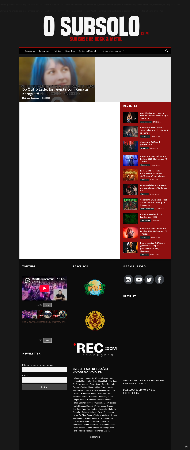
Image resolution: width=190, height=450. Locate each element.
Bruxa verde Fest (147, 209)
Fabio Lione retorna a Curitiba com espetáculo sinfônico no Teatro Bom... (152, 173)
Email (24, 375)
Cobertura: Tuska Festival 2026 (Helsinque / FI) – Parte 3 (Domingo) (154, 130)
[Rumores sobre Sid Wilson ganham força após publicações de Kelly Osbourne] (130, 247)
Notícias (57, 51)
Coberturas (30, 51)
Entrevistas (44, 51)
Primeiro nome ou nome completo (38, 365)
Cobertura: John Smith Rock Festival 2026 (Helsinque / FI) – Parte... (153, 159)
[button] (166, 51)
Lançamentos (146, 122)
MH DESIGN (133, 393)
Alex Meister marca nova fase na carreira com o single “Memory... (154, 116)
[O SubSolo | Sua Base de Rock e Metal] (95, 29)
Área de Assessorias (112, 51)
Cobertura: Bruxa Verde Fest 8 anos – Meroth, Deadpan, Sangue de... (153, 202)
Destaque (144, 180)
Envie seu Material (87, 51)
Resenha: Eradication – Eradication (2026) (151, 215)
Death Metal (145, 220)
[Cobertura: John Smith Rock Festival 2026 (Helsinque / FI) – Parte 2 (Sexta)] (130, 232)
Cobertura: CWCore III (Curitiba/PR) (150, 143)
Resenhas (70, 51)
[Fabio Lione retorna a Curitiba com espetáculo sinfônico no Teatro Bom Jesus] (130, 175)
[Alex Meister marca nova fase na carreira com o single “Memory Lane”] (130, 117)
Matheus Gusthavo (30, 98)
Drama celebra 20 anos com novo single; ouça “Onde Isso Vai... (153, 188)
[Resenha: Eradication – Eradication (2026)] (130, 218)
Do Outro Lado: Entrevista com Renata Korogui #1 (55, 91)
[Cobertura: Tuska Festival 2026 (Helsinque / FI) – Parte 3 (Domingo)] (130, 131)
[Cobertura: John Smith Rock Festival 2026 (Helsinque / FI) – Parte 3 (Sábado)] (130, 160)
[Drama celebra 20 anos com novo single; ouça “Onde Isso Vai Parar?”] (130, 189)
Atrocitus (144, 148)
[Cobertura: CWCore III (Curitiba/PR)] (130, 146)
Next (47, 305)
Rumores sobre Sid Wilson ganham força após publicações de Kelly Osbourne (152, 247)
